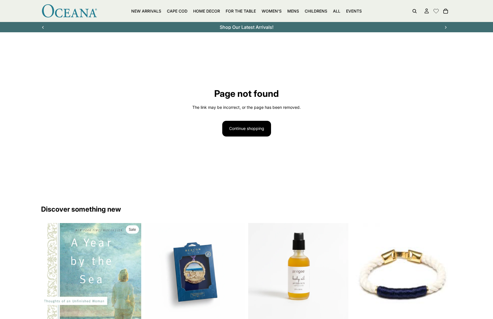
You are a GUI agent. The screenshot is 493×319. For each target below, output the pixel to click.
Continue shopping (246, 128)
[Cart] (445, 11)
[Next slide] (445, 27)
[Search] (414, 11)
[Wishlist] (436, 10)
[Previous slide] (43, 27)
